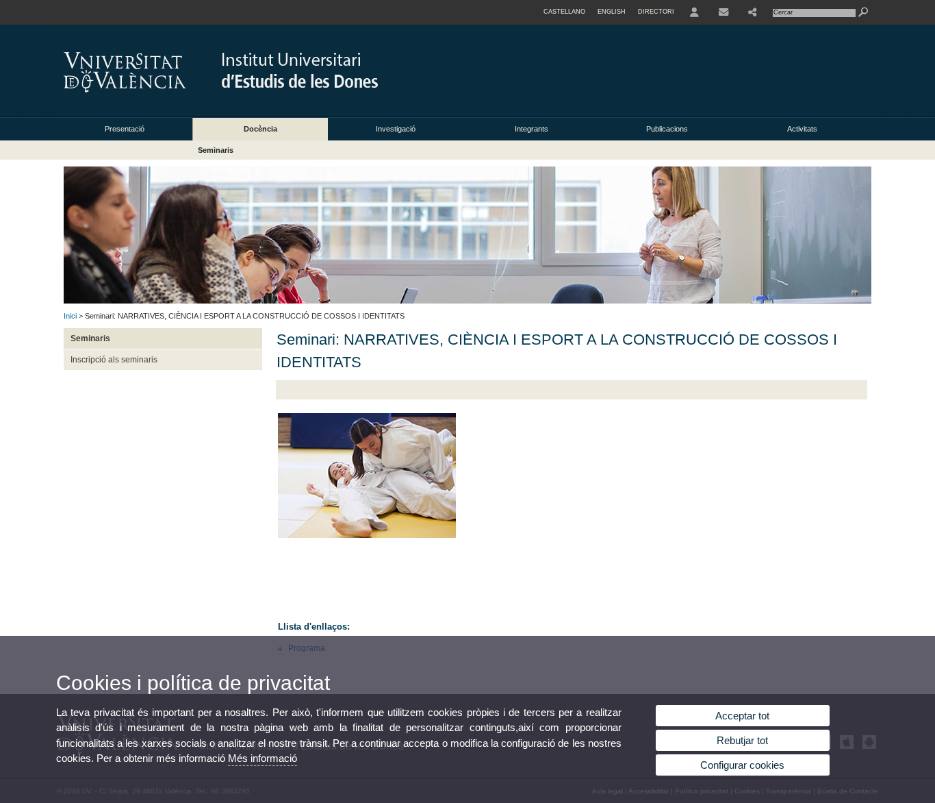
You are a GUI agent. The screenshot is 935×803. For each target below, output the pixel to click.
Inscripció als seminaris (114, 360)
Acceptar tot (742, 715)
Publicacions (667, 129)
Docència (260, 129)
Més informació (262, 758)
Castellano (564, 11)
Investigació (395, 129)
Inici (70, 316)
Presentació (124, 129)
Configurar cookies (742, 765)
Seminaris (215, 150)
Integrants (531, 129)
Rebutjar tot (742, 740)
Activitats (802, 129)
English (612, 11)
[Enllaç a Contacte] (723, 12)
